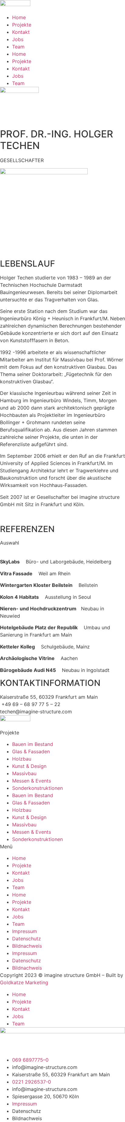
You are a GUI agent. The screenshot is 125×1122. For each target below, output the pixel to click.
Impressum (24, 931)
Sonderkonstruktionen (37, 788)
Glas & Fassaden (31, 751)
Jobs (17, 39)
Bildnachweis (27, 946)
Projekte (21, 25)
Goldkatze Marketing (24, 982)
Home (19, 17)
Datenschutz (26, 939)
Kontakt (21, 32)
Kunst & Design (29, 766)
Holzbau (21, 759)
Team (18, 47)
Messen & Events (31, 781)
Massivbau (24, 773)
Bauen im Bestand (32, 744)
